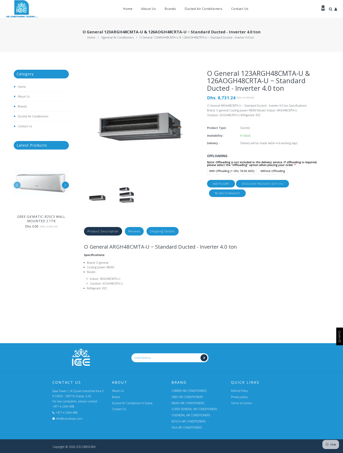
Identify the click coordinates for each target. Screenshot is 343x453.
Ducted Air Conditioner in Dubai (132, 403)
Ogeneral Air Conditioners (117, 37)
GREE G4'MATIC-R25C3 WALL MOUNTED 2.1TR (41, 218)
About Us (24, 96)
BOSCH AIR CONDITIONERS (189, 421)
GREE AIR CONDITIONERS (187, 397)
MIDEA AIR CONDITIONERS (188, 403)
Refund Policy (239, 391)
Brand (116, 397)
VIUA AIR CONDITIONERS (187, 427)
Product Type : (217, 128)
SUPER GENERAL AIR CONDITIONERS (194, 409)
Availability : (215, 135)
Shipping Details (162, 231)
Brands (22, 106)
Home (91, 37)
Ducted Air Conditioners (33, 116)
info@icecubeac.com (69, 418)
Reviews (134, 231)
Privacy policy (239, 397)
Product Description (103, 231)
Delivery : (213, 143)
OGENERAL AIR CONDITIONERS (191, 415)
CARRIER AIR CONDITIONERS (189, 391)
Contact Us (25, 126)
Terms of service (241, 403)
